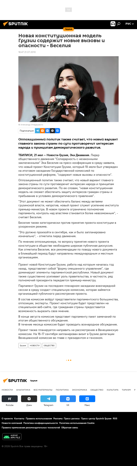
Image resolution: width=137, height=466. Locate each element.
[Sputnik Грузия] (16, 26)
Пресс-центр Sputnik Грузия (96, 418)
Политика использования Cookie (77, 423)
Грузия (23, 345)
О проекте (7, 418)
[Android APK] (12, 437)
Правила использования (39, 418)
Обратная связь (69, 427)
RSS (115, 418)
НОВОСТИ (35, 345)
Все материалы (43, 389)
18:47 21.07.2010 (27, 52)
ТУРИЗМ (126, 389)
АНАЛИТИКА (23, 389)
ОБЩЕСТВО (49, 345)
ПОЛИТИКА (62, 389)
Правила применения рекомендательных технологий (31, 427)
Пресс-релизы (72, 418)
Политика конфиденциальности (40, 423)
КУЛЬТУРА (112, 389)
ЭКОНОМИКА (79, 389)
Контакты (19, 418)
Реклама (57, 418)
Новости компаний (12, 423)
